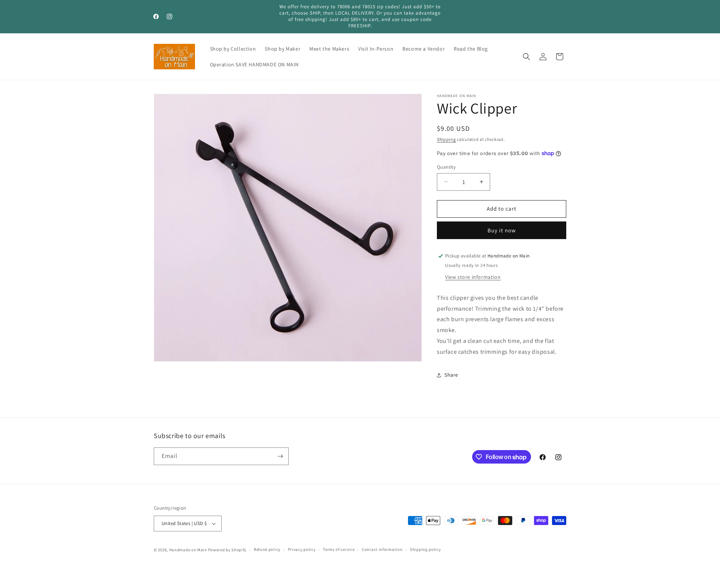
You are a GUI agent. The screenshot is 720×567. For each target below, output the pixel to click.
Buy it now (502, 230)
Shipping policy (425, 549)
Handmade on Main (188, 549)
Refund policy (267, 549)
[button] (526, 56)
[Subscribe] (280, 456)
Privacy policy (302, 549)
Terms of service (338, 549)
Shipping (446, 139)
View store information (473, 277)
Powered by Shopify (227, 549)
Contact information (382, 549)
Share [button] (451, 374)
